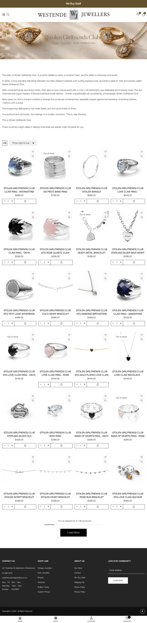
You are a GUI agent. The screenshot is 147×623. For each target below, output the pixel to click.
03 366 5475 (7, 573)
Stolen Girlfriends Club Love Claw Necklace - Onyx (127, 375)
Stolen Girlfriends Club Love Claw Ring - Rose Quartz (55, 375)
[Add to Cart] (25, 201)
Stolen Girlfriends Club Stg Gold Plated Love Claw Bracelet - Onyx (92, 375)
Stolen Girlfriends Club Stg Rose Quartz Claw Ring (55, 253)
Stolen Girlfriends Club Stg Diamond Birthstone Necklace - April (91, 314)
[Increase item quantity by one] (12, 201)
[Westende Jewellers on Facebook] (142, 611)
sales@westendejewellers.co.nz (14, 578)
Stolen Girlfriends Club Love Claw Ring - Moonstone (127, 191)
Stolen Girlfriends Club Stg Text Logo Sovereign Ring (19, 314)
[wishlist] (138, 15)
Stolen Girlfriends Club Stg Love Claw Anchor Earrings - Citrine (127, 497)
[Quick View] (33, 156)
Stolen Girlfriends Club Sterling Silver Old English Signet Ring (19, 436)
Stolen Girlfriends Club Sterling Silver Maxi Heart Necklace (127, 253)
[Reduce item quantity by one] (4, 201)
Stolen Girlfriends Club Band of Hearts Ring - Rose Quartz (128, 436)
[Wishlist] (33, 152)
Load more (73, 533)
